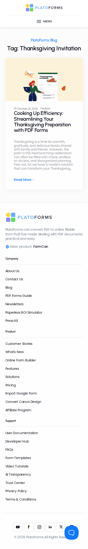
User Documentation (21, 433)
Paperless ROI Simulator (23, 312)
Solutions (12, 376)
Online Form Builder (20, 360)
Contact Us (14, 279)
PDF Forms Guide (18, 295)
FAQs (9, 449)
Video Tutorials (16, 466)
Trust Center (15, 482)
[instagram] (39, 527)
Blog (8, 287)
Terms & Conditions (20, 499)
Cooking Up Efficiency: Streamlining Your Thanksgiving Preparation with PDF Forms (42, 121)
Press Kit (11, 320)
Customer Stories (19, 343)
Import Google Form (21, 393)
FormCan (40, 246)
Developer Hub (17, 441)
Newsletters (14, 304)
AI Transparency (18, 474)
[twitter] (61, 527)
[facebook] (28, 527)
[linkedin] (50, 527)
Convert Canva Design (23, 401)
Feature (45, 108)
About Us (12, 271)
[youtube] (18, 527)
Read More (22, 180)
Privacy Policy (16, 491)
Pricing (10, 385)
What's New (14, 352)
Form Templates (18, 458)
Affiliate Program (18, 410)
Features (12, 368)
